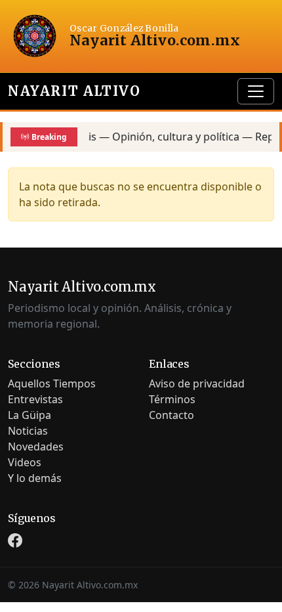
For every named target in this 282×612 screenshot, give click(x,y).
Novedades (36, 446)
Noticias (28, 431)
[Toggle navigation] (255, 91)
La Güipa (29, 415)
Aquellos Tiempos (52, 383)
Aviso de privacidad (197, 383)
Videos (24, 462)
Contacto (171, 415)
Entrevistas (35, 399)
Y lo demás (35, 478)
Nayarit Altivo (74, 91)
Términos (172, 399)
